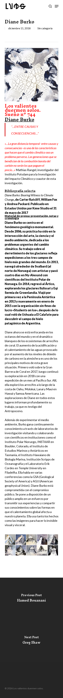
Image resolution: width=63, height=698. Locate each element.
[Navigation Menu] (56, 6)
